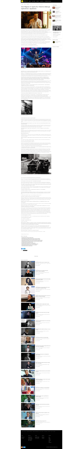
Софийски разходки (48, 1)
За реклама (45, 431)
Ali (23, 250)
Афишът (37, 1)
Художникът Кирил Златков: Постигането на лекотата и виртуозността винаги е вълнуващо (43, 296)
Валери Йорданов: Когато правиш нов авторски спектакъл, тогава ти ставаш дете (31, 238)
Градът (36, 435)
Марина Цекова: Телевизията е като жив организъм (42, 387)
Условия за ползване (29, 431)
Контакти (49, 431)
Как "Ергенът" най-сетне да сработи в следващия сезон (58, 21)
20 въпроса (42, 1)
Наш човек (33, 1)
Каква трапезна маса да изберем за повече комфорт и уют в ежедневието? (58, 8)
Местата (29, 435)
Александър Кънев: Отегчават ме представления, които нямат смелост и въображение (43, 346)
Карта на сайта (41, 431)
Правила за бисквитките (36, 431)
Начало (22, 431)
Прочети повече (37, 265)
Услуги (52, 431)
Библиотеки (50, 442)
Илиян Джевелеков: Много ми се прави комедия (27, 245)
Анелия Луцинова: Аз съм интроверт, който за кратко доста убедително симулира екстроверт (32, 240)
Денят (30, 1)
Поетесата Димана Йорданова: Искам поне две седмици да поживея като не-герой (31, 239)
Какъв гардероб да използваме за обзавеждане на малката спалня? (58, 12)
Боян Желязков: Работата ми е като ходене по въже (27, 237)
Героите (43, 435)
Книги (49, 441)
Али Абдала (26, 250)
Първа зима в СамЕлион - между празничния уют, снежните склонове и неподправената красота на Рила (58, 16)
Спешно (54, 431)
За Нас (25, 431)
